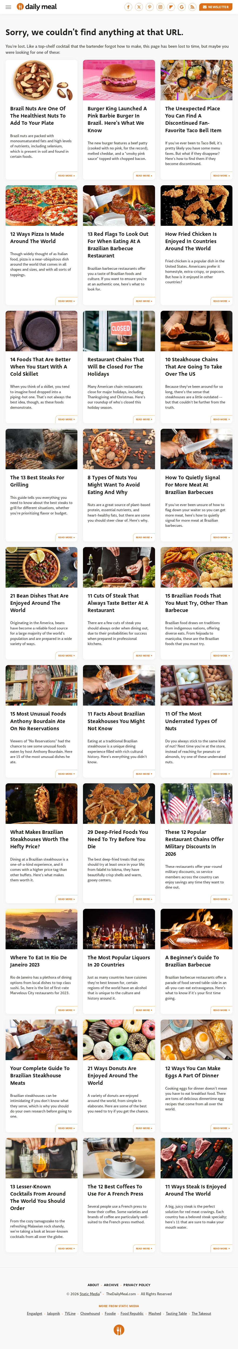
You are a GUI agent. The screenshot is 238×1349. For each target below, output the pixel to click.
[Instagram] (160, 7)
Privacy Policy (136, 1285)
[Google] (182, 7)
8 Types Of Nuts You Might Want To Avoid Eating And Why (114, 485)
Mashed (155, 1313)
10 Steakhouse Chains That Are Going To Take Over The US (193, 367)
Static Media (90, 1294)
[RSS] (192, 7)
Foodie (110, 1313)
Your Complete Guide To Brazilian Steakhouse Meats (40, 1076)
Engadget (34, 1313)
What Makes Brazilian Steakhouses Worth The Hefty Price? (39, 839)
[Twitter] (139, 7)
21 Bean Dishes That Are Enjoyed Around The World (39, 603)
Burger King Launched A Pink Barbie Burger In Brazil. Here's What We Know (117, 119)
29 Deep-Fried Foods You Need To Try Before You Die (118, 839)
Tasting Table (176, 1313)
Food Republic (132, 1313)
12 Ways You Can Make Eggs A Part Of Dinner (193, 1072)
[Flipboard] (171, 7)
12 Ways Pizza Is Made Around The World (37, 237)
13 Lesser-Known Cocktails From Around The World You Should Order (38, 1197)
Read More (65, 175)
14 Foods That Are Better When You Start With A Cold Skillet (40, 367)
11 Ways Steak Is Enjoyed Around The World (195, 1190)
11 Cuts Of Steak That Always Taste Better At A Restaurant (118, 603)
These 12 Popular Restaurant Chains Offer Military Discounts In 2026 (194, 843)
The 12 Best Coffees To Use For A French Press (115, 1190)
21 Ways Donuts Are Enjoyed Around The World (113, 1076)
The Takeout (201, 1313)
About (93, 1285)
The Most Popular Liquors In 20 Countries (119, 961)
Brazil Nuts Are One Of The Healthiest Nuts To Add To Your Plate (38, 116)
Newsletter (218, 7)
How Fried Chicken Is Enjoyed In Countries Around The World (191, 241)
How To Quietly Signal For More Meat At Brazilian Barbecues (192, 485)
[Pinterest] (150, 7)
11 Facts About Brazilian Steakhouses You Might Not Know (116, 721)
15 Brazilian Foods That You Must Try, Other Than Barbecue (196, 603)
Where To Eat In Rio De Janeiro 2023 (38, 961)
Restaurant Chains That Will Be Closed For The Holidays (116, 367)
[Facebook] (128, 7)
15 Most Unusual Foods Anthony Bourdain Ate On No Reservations (38, 721)
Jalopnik (53, 1313)
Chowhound (90, 1313)
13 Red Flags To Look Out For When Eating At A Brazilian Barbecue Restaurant (118, 245)
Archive (111, 1285)
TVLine (70, 1313)
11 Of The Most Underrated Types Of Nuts (191, 721)
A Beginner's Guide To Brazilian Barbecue (192, 961)
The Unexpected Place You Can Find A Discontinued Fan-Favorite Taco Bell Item (193, 119)
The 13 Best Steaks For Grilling (37, 481)
